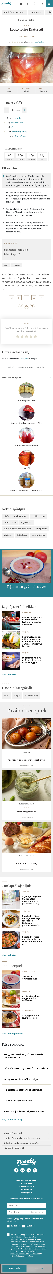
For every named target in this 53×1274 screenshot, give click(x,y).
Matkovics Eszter (26, 36)
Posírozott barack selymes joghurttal (26, 760)
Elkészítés (38, 1268)
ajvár (6, 516)
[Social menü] (28, 3)
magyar (16, 265)
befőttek (22, 20)
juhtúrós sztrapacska (14, 12)
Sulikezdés (26, 612)
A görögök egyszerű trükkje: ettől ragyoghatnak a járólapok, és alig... (32, 900)
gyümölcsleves (28, 971)
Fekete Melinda (26, 766)
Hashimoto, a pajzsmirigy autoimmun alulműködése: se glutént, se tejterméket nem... (32, 642)
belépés (24, 358)
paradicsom (17, 122)
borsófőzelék (38, 535)
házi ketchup (38, 516)
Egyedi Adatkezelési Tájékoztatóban (25, 1254)
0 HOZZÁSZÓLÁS (38, 42)
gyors (6, 265)
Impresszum (26, 1189)
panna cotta (10, 522)
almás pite (26, 991)
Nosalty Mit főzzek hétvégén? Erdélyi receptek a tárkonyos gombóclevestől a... (32, 921)
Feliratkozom (37, 1212)
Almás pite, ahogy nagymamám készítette (31, 998)
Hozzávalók (14, 1268)
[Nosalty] (6, 4)
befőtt (6, 695)
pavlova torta (20, 516)
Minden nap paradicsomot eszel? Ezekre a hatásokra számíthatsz (32, 621)
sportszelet (36, 12)
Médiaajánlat (27, 1192)
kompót (17, 695)
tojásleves (22, 535)
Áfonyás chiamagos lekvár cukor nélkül (26, 1068)
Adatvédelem (26, 1183)
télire (31, 20)
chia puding (41, 528)
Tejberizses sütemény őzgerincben (23, 1089)
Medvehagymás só (26, 811)
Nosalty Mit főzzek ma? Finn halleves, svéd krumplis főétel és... (32, 940)
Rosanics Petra (26, 817)
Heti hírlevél (30, 1226)
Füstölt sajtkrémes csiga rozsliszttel (24, 1111)
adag (17, 110)
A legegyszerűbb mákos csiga (21, 1079)
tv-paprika (16, 118)
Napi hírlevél (15, 1226)
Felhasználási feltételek (26, 1180)
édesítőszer (20, 136)
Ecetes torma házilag (26, 863)
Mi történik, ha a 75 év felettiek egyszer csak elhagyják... (32, 660)
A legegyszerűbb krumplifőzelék (30, 1016)
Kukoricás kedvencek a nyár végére (21, 1143)
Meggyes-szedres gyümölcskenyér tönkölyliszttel (23, 1056)
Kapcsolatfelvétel (26, 1186)
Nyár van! (26, 632)
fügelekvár (26, 522)
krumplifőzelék (28, 1011)
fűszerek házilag (31, 695)
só (12, 127)
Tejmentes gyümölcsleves (29, 977)
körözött (8, 535)
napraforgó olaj (18, 131)
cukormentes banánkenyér (17, 528)
